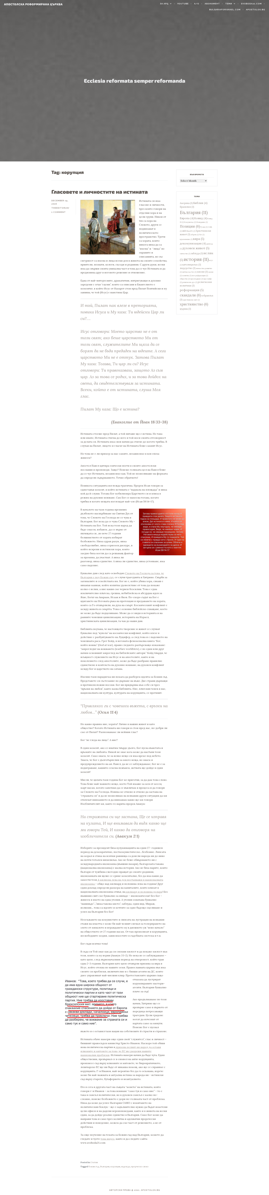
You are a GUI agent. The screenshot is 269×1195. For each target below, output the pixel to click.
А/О (196, 3)
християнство (194, 304)
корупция (115, 1166)
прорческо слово (140, 1166)
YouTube (183, 3)
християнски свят (191, 300)
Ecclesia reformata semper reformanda (134, 81)
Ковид (200, 218)
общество (185, 279)
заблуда (197, 253)
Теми (228, 3)
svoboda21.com (251, 3)
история (196, 259)
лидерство (188, 268)
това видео (107, 1138)
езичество (185, 254)
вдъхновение (186, 239)
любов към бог (189, 272)
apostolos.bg (255, 9)
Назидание (202, 222)
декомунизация (193, 243)
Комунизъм (190, 222)
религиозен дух (189, 282)
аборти (195, 235)
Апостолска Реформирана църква (33, 4)
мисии (202, 271)
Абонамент (212, 3)
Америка (186, 203)
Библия (200, 203)
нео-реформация (200, 275)
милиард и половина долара (143, 891)
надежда (125, 1166)
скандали (190, 295)
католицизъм (191, 264)
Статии (94, 1162)
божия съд (93, 1166)
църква (185, 308)
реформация (192, 290)
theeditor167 (60, 208)
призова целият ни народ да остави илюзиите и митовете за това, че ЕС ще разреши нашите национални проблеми (120, 1051)
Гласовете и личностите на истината (99, 191)
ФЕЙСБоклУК (188, 231)
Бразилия (187, 206)
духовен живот (195, 248)
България (104, 1166)
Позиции (190, 226)
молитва (186, 275)
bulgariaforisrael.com (225, 9)
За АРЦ (164, 3)
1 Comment (58, 212)
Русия (204, 227)
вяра (198, 239)
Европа (187, 218)
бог (201, 235)
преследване (197, 279)
